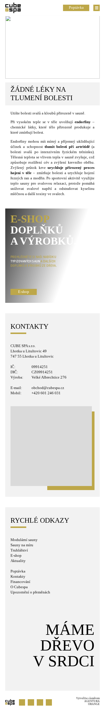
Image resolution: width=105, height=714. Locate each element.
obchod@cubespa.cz (48, 388)
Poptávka (17, 571)
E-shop (23, 292)
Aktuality (18, 561)
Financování (20, 582)
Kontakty (17, 577)
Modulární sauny (24, 540)
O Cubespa (19, 587)
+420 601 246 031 (46, 393)
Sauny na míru (21, 545)
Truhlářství (19, 550)
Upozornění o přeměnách (30, 592)
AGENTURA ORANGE (92, 703)
